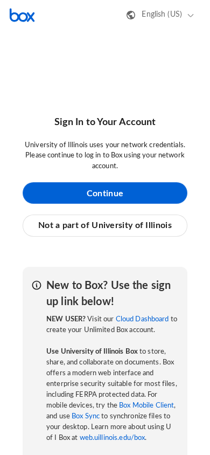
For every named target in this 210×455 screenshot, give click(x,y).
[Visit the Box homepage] (22, 15)
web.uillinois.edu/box (112, 438)
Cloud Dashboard (142, 319)
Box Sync (86, 416)
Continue (105, 193)
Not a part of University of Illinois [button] (105, 225)
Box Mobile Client (146, 405)
